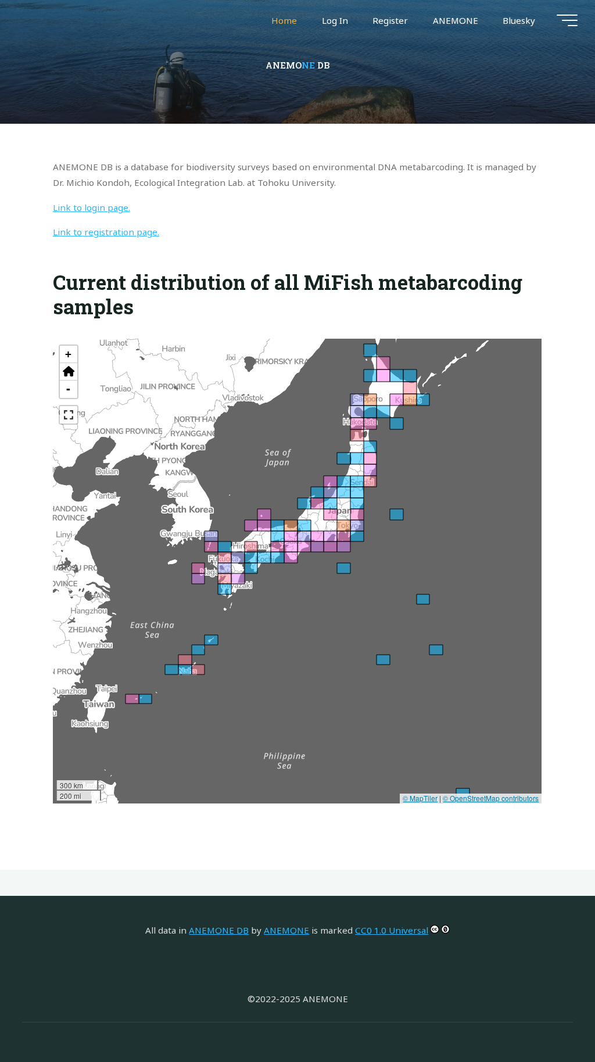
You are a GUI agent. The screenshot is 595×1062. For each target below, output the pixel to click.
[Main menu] (567, 20)
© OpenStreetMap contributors (491, 798)
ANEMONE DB (219, 930)
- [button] (69, 389)
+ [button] (69, 354)
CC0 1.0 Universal (391, 930)
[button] (68, 372)
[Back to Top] (550, 1017)
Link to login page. (91, 207)
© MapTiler (420, 798)
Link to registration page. (106, 232)
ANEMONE (286, 930)
